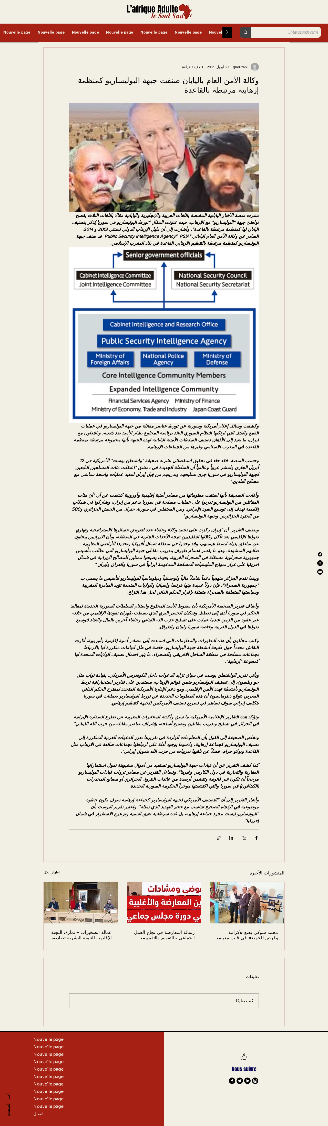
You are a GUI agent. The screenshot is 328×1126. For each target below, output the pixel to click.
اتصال (38, 1114)
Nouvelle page (48, 1039)
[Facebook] (320, 554)
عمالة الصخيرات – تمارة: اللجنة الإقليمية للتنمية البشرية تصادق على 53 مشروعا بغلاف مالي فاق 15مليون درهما (81, 935)
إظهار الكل (52, 872)
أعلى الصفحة (8, 1104)
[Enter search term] (245, 32)
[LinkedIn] (247, 1081)
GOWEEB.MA (282, 1104)
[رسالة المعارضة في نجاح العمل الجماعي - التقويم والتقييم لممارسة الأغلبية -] (164, 902)
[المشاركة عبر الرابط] (218, 837)
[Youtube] (320, 572)
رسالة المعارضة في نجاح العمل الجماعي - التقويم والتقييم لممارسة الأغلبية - (164, 935)
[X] (320, 563)
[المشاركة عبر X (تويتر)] (243, 837)
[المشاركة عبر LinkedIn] (231, 837)
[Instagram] (255, 1081)
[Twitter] (240, 1081)
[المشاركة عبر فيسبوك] (256, 837)
